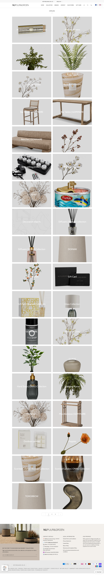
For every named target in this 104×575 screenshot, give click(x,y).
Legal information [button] (69, 538)
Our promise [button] (87, 538)
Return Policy (66, 547)
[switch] (4, 569)
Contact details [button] (48, 538)
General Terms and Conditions (69, 540)
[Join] (36, 556)
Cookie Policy (66, 545)
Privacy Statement (67, 542)
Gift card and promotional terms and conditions (19, 571)
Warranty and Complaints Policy (70, 549)
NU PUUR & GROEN (9, 570)
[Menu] (7, 566)
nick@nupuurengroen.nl (52, 544)
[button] (49, 6)
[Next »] (60, 515)
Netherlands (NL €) (47, 3)
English (59, 3)
